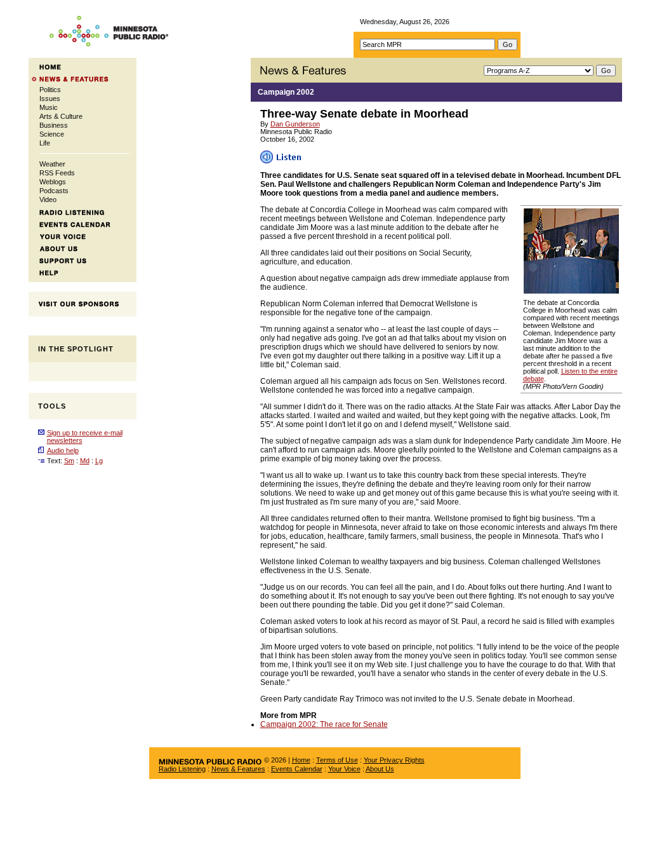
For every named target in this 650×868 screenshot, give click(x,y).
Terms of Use (337, 760)
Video (47, 199)
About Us (380, 769)
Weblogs (52, 182)
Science (51, 134)
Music (48, 107)
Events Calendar (296, 769)
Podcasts (54, 190)
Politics (50, 89)
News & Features (238, 769)
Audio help (63, 450)
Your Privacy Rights (394, 760)
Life (44, 143)
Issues (49, 98)
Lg (99, 461)
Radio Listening (182, 769)
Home (301, 760)
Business (53, 125)
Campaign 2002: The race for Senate (324, 724)
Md (85, 461)
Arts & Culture (61, 116)
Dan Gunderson (295, 124)
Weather (52, 164)
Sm (69, 461)
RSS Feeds (57, 173)
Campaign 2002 (286, 92)
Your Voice (344, 769)
